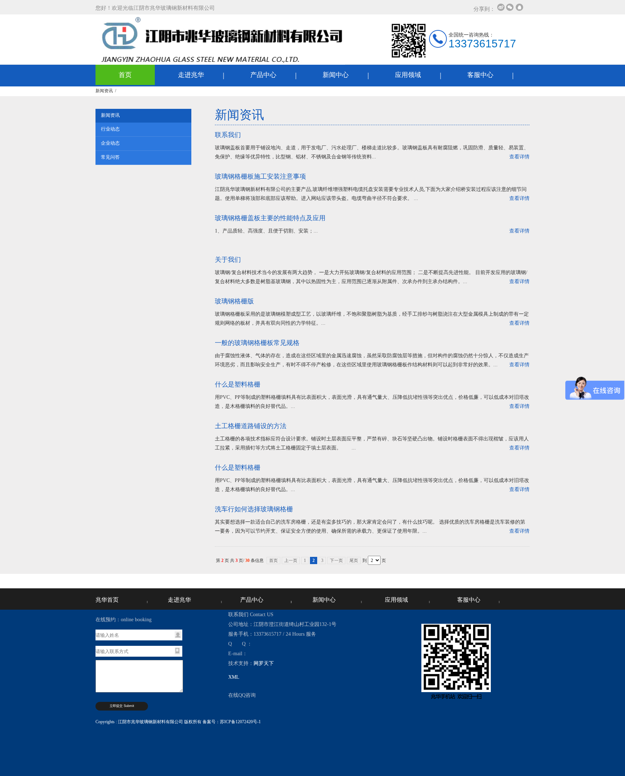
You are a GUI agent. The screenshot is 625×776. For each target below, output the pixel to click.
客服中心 (480, 74)
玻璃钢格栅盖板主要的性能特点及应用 (270, 218)
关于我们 (228, 259)
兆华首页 (107, 600)
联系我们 (228, 134)
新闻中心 (336, 74)
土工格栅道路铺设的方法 (250, 426)
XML (233, 677)
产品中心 (263, 74)
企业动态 (110, 143)
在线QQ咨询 (242, 695)
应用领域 (408, 74)
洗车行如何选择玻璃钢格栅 (254, 509)
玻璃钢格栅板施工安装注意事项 (260, 176)
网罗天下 (264, 663)
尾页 (353, 560)
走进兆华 (191, 74)
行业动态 (110, 129)
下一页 (336, 560)
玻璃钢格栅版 (234, 301)
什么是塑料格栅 (237, 384)
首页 (125, 74)
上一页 (290, 560)
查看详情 (519, 156)
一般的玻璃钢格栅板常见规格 (257, 342)
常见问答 (110, 157)
